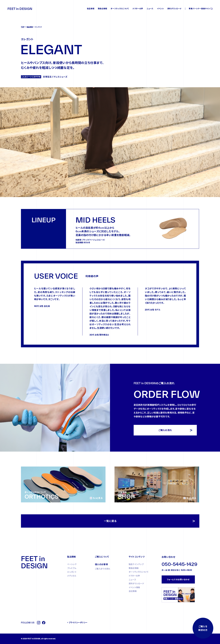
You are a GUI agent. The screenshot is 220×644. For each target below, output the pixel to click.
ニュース (150, 8)
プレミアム (71, 568)
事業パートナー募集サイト (199, 9)
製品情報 (90, 8)
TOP (22, 27)
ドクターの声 (138, 8)
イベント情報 (134, 587)
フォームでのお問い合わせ (178, 579)
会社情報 (133, 591)
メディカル (71, 576)
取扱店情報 (102, 8)
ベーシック (71, 564)
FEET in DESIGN (19, 8)
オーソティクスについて (120, 8)
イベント (160, 8)
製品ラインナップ (136, 564)
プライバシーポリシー (78, 622)
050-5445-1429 (179, 564)
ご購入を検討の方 (202, 628)
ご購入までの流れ (102, 569)
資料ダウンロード (174, 8)
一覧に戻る (110, 521)
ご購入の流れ (165, 430)
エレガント (71, 572)
